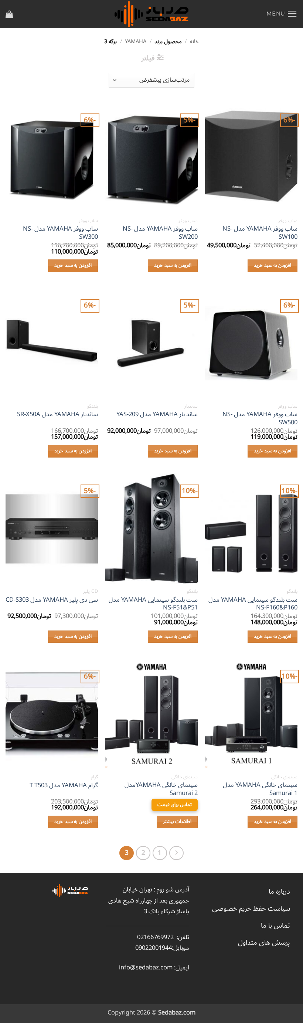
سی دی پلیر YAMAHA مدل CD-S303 (52, 600)
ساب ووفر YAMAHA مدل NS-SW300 (60, 233)
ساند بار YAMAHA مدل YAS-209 (157, 414)
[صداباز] (151, 14)
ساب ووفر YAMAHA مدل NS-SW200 (160, 233)
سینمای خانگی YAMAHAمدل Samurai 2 (161, 789)
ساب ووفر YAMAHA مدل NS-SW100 (259, 233)
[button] (281, 14)
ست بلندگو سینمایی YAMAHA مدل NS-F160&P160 (252, 604)
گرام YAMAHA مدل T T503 (64, 785)
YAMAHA (135, 41)
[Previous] (176, 853)
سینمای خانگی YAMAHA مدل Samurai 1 (260, 789)
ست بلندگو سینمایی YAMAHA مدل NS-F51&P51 (153, 604)
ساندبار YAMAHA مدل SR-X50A (57, 414)
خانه (194, 41)
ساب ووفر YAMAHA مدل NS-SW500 (259, 418)
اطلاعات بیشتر (177, 821)
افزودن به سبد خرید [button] (272, 265)
